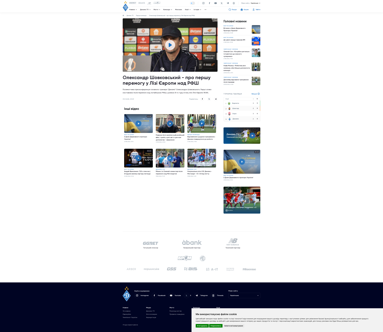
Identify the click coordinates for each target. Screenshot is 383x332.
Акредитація (151, 317)
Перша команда (141, 15)
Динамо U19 (160, 169)
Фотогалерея (151, 314)
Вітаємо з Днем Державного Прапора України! (234, 29)
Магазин (178, 9)
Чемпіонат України (231, 49)
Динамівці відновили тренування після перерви (236, 81)
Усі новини (126, 311)
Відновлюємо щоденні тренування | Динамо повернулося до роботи (201, 138)
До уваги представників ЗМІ (234, 40)
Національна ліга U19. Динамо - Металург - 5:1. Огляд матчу (199, 172)
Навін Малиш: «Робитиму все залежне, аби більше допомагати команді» (237, 68)
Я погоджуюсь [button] (202, 326)
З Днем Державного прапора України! (135, 138)
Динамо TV (130, 15)
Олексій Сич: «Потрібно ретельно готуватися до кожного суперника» (236, 54)
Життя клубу (129, 134)
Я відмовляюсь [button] (216, 326)
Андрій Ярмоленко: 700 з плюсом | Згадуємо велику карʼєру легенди (137, 172)
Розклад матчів (175, 311)
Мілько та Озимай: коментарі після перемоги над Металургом (169, 172)
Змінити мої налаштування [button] (233, 326)
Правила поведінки (177, 314)
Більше (254, 94)
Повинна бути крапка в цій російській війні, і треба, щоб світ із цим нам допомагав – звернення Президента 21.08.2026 (170, 137)
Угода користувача (130, 325)
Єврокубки (127, 314)
